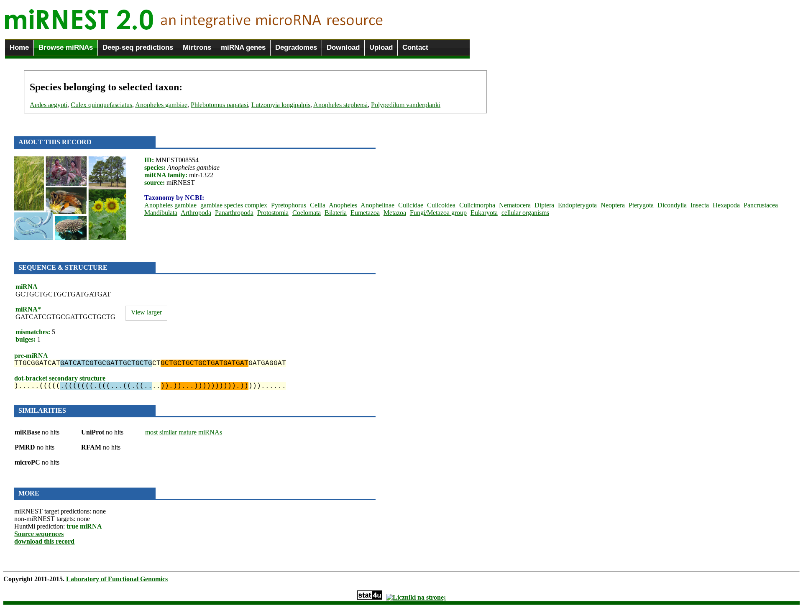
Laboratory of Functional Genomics (117, 578)
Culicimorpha (477, 205)
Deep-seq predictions (137, 47)
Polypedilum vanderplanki (405, 104)
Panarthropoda (234, 212)
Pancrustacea (761, 205)
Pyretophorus (288, 205)
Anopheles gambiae (161, 104)
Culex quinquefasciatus (101, 104)
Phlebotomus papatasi (219, 104)
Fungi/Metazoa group (438, 212)
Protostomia (273, 212)
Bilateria (336, 212)
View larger (146, 312)
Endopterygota (577, 205)
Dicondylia (672, 205)
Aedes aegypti (48, 104)
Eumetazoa (365, 212)
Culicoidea (441, 205)
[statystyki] (369, 597)
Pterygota (641, 205)
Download (343, 47)
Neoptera (613, 205)
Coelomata (306, 212)
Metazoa (395, 212)
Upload (381, 47)
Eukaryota (484, 212)
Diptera (544, 205)
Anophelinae (377, 205)
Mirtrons (197, 47)
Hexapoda (726, 205)
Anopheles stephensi (340, 104)
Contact (415, 47)
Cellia (317, 205)
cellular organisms (525, 212)
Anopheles (343, 205)
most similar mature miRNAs (183, 432)
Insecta (699, 205)
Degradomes (296, 47)
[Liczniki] (416, 597)
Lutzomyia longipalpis (280, 104)
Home (19, 47)
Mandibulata (160, 212)
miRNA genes (243, 47)
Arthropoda (196, 212)
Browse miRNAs (65, 47)
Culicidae (410, 205)
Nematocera (515, 205)
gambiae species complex (233, 205)
